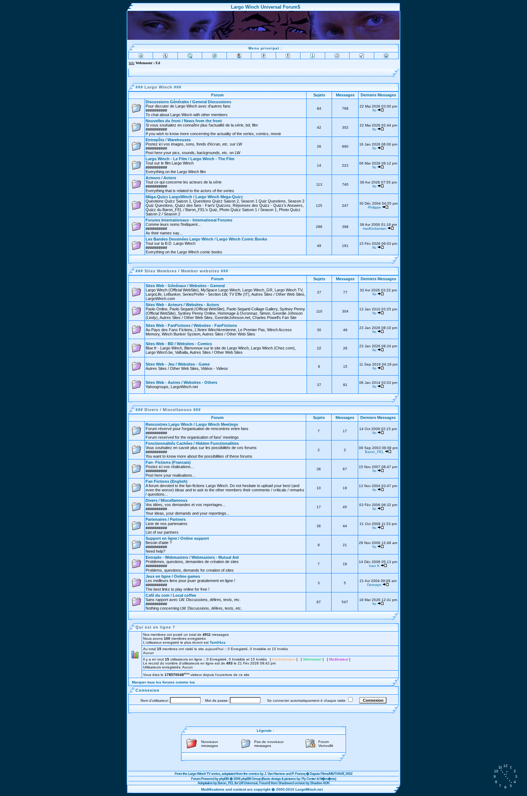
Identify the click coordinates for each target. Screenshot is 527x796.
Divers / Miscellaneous (166, 500)
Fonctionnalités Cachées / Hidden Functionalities (192, 443)
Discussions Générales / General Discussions (188, 102)
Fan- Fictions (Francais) (168, 462)
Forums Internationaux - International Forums (189, 220)
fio (374, 110)
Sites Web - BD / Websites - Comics (179, 344)
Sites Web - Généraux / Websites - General (185, 285)
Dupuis (315, 774)
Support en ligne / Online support (177, 538)
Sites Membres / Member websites (181, 271)
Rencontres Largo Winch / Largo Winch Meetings (192, 424)
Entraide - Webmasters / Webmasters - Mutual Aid (192, 557)
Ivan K (374, 566)
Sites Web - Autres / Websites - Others (181, 382)
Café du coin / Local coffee (171, 595)
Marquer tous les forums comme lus (163, 682)
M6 (331, 774)
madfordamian (374, 228)
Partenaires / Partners (166, 519)
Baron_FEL (374, 452)
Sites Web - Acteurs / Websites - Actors (182, 304)
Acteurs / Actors (161, 178)
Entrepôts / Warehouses (168, 140)
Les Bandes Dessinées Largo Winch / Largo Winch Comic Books (206, 239)
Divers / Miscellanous (168, 409)
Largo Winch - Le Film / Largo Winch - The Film (190, 159)
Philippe (374, 207)
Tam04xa (217, 642)
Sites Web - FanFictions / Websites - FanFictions (191, 325)
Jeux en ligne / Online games (173, 576)
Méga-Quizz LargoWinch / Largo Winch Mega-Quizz (194, 197)
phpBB (224, 779)
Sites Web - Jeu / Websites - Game (178, 364)
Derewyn (374, 585)
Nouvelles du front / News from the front (184, 121)
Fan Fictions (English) (166, 481)
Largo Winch (158, 87)
